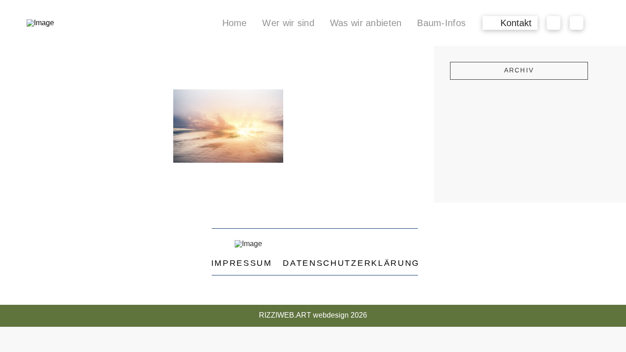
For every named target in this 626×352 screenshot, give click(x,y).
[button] (510, 23)
